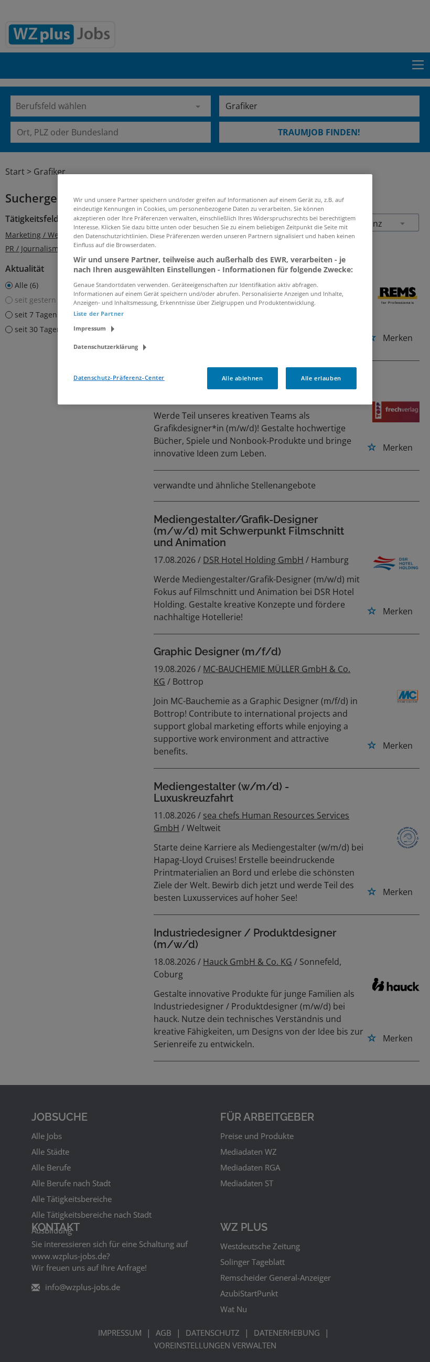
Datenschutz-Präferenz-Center (119, 377)
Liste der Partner (98, 313)
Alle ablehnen (242, 378)
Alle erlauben (321, 378)
